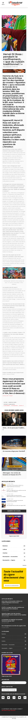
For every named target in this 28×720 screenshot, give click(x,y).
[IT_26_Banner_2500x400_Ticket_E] (14, 71)
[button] (3, 3)
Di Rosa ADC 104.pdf (7, 395)
